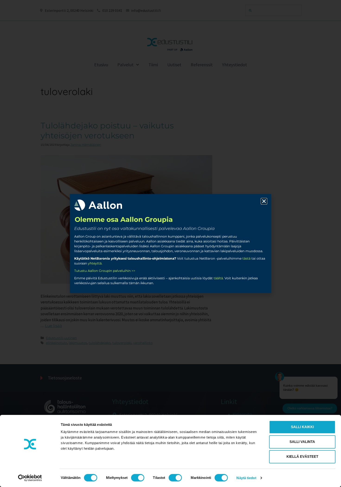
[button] (264, 201)
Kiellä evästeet (302, 456)
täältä (218, 278)
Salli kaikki (302, 427)
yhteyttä (95, 263)
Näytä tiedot (246, 478)
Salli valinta (302, 442)
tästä (246, 258)
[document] (170, 243)
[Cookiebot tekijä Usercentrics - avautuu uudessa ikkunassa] (30, 477)
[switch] (137, 477)
